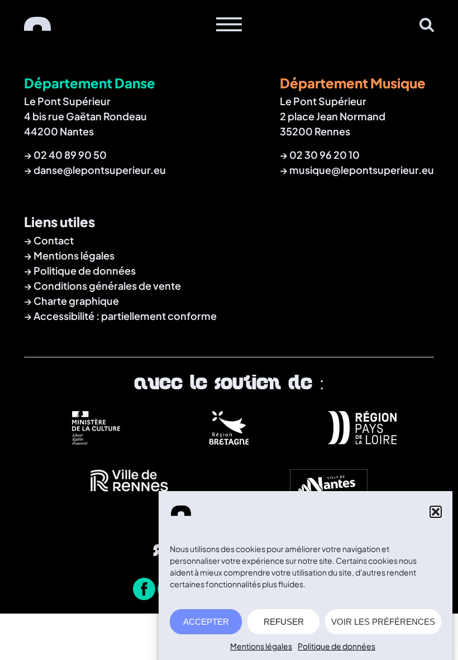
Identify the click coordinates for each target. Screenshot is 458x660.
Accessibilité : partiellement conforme (125, 315)
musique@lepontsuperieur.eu (361, 169)
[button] (435, 511)
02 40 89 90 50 (70, 154)
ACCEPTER (206, 621)
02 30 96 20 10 (324, 154)
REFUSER (284, 621)
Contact (54, 240)
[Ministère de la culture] (96, 440)
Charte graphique (76, 300)
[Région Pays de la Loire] (362, 440)
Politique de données (336, 646)
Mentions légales (261, 646)
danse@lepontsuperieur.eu (100, 169)
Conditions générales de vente (107, 285)
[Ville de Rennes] (129, 496)
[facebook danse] (144, 590)
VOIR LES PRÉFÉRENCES (383, 621)
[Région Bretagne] (229, 440)
